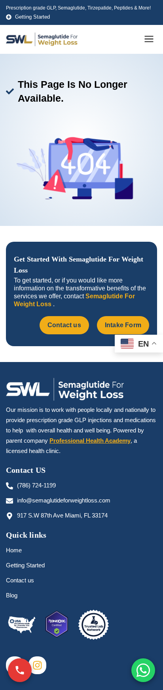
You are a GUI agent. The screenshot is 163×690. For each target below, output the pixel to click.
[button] (149, 39)
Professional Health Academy (90, 440)
